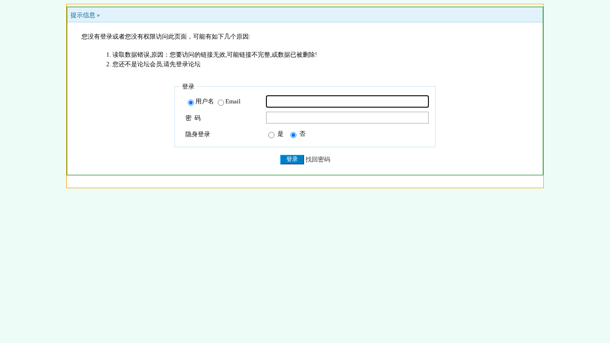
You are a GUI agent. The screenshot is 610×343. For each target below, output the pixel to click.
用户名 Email (218, 101)
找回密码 (317, 159)
